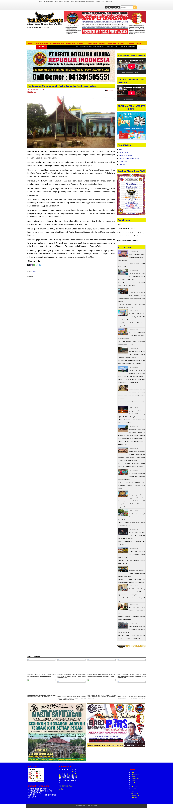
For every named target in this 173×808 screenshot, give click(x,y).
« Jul (61, 789)
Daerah (80, 43)
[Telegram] (40, 265)
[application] (131, 66)
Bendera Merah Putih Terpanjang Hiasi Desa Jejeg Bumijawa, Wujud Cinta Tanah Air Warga (102, 675)
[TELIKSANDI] (45, 18)
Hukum (121, 43)
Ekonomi (112, 43)
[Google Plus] (112, 7)
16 (75, 776)
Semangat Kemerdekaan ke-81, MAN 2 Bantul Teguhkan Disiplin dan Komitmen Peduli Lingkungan (131, 276)
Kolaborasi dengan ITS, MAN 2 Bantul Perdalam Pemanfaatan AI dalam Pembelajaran (95, 47)
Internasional (57, 43)
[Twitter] (109, 7)
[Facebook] (106, 7)
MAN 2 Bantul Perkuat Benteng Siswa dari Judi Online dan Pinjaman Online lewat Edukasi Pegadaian (131, 592)
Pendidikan (91, 43)
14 (70, 776)
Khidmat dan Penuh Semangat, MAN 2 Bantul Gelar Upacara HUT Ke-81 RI (131, 516)
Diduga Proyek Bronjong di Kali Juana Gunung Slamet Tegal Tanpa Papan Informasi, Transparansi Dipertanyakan (71, 698)
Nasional (70, 43)
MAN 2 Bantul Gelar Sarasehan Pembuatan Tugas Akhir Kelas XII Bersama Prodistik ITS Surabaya (131, 317)
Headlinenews (41, 43)
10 (60, 776)
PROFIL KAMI (100, 1)
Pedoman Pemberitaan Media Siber (82, 1)
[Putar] (120, 72)
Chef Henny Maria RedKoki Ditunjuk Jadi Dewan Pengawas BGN (131, 610)
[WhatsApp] (34, 265)
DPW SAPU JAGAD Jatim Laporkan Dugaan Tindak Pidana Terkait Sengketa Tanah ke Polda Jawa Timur (102, 697)
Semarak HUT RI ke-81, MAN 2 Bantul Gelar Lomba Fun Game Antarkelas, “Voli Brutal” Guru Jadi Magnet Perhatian (131, 373)
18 (62, 778)
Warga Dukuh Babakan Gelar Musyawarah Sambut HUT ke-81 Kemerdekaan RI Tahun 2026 (132, 697)
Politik (102, 43)
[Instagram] (115, 7)
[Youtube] (119, 7)
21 (70, 778)
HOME (40, 1)
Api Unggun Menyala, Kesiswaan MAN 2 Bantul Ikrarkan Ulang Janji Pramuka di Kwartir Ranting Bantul (131, 414)
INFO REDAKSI (48, 1)
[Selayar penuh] (143, 72)
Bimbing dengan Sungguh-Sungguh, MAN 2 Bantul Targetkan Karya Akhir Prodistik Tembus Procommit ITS (131, 498)
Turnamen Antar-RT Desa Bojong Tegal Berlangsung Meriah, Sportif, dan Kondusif (131, 554)
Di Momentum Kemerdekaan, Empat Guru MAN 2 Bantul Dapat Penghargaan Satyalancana (131, 476)
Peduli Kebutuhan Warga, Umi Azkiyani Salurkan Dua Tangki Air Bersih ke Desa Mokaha (131, 629)
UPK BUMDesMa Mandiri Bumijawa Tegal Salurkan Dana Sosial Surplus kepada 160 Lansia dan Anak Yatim (132, 676)
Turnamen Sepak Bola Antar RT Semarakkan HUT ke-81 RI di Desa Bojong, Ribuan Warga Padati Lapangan (71, 676)
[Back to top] (167, 802)
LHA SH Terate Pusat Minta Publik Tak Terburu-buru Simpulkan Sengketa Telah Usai (131, 535)
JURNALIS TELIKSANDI (62, 1)
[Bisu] (140, 72)
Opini (139, 43)
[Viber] (31, 265)
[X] (28, 265)
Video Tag (109, 1)
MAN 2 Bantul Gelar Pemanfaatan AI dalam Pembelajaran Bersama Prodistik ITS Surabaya (131, 335)
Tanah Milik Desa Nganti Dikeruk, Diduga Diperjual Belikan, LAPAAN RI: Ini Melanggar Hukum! (131, 354)
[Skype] (37, 265)
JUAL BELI (130, 43)
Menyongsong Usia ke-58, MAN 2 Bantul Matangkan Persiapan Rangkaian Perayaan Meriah (131, 573)
